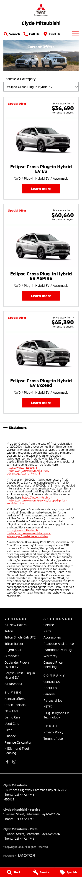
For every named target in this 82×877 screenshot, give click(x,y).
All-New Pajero (15, 625)
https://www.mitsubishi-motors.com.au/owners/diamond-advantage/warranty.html (29, 470)
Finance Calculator (18, 742)
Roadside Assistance (59, 644)
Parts (47, 631)
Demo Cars (12, 717)
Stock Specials (15, 705)
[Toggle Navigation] (75, 34)
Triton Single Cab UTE (20, 637)
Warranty (50, 656)
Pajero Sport (14, 650)
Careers (49, 694)
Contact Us (52, 682)
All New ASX (13, 684)
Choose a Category (19, 79)
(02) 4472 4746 (24, 794)
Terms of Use (53, 738)
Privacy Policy (53, 732)
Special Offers (15, 699)
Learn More (41, 188)
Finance (10, 736)
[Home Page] (41, 9)
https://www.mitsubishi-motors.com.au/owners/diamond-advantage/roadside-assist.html (29, 533)
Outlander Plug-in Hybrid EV (17, 664)
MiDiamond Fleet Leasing (17, 751)
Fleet (8, 730)
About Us (50, 688)
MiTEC (48, 706)
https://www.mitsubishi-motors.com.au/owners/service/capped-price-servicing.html (37, 500)
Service (49, 625)
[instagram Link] (14, 761)
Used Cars (12, 723)
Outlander (12, 656)
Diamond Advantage (58, 650)
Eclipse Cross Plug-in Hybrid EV (20, 675)
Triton (9, 631)
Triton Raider (14, 644)
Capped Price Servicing (53, 664)
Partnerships (53, 700)
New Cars (11, 711)
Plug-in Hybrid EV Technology (56, 715)
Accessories (52, 637)
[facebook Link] (7, 761)
